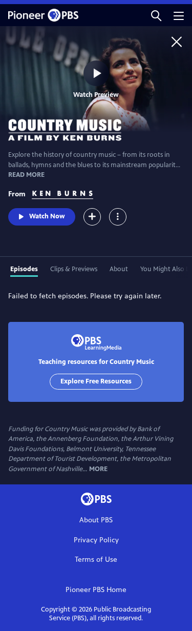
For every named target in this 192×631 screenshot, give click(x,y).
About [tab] (119, 269)
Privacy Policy (96, 540)
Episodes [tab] (24, 269)
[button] (156, 15)
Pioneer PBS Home (96, 589)
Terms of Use (96, 559)
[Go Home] (177, 41)
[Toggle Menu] (117, 217)
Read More (26, 175)
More (98, 469)
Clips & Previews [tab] (73, 269)
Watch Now (47, 216)
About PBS (96, 520)
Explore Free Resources (96, 381)
